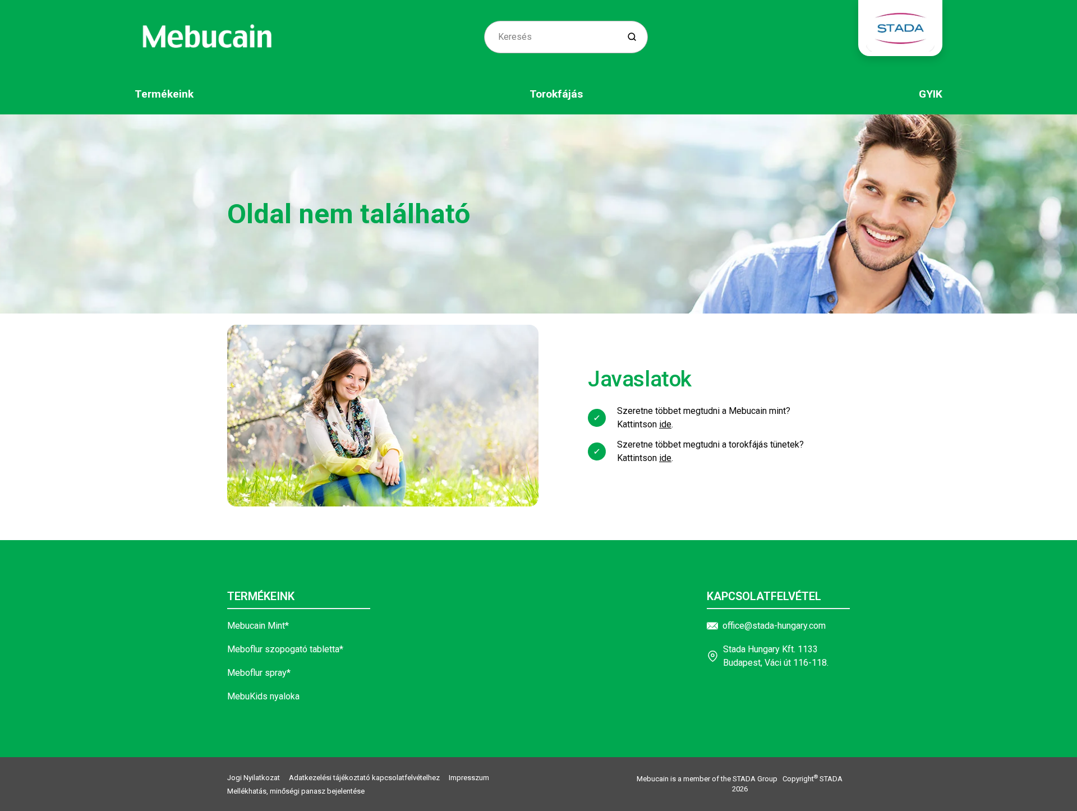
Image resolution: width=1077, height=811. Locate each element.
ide (665, 424)
